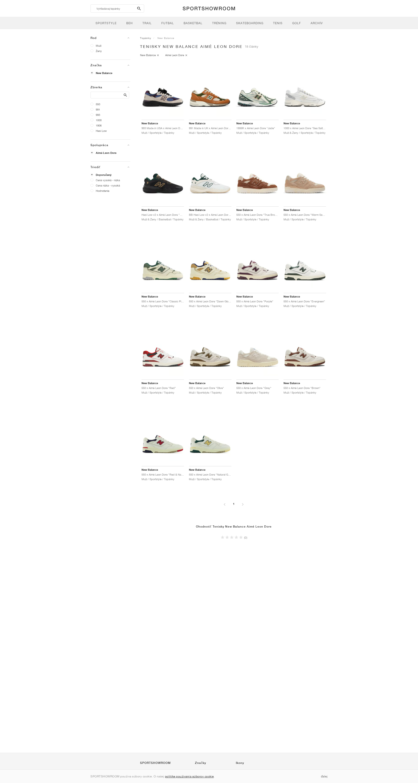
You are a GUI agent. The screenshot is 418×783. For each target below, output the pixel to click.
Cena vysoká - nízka (108, 180)
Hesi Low (101, 130)
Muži (98, 45)
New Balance (104, 73)
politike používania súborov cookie (189, 776)
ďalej (324, 776)
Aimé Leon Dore (106, 153)
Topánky (145, 38)
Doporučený (104, 175)
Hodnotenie (102, 190)
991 (98, 109)
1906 (99, 125)
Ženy (99, 50)
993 (98, 114)
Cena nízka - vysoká (108, 185)
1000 (99, 120)
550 (98, 104)
